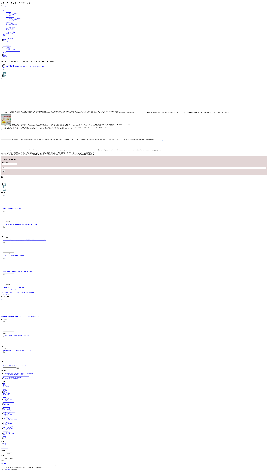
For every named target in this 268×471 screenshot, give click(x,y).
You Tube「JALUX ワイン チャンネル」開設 (13, 287)
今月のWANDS (9, 48)
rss (3, 54)
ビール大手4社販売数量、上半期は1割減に (12, 208)
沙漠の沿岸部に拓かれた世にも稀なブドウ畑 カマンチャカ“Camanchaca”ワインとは (19, 289)
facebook (5, 56)
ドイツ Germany (10, 29)
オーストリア (6, 403)
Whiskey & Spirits (9, 43)
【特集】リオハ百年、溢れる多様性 (11, 378)
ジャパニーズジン (13, 66)
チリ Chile (8, 15)
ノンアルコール (6, 420)
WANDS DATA (6, 392)
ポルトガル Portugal (10, 32)
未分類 (4, 437)
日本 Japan (8, 12)
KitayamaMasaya (6, 67)
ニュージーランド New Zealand (10, 419)
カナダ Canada (6, 405)
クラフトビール (6, 409)
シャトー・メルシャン (14, 13)
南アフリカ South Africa (11, 28)
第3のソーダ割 (33, 66)
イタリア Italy (9, 22)
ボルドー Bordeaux (13, 20)
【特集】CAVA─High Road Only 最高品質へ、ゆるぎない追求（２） (18, 335)
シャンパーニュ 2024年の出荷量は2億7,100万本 (14, 255)
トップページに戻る (5, 294)
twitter (4, 55)
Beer (4, 34)
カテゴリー (3, 458)
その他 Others (9, 33)
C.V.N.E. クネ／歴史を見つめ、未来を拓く (12, 377)
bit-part (4, 443)
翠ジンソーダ (41, 66)
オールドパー (9, 36)
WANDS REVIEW (7, 46)
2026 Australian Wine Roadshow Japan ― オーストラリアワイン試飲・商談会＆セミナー (20, 316)
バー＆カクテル (9, 38)
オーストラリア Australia (11, 24)
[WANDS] (4, 6)
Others (7, 45)
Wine (7, 41)
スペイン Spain (9, 23)
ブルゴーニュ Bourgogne (14, 19)
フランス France (10, 17)
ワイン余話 (11, 14)
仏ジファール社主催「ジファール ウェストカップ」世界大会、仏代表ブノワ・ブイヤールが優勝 (24, 240)
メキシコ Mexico (6, 429)
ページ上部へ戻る (4, 448)
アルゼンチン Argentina (11, 30)
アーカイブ (3, 453)
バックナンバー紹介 (10, 49)
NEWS (4, 40)
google (4, 444)
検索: (2, 368)
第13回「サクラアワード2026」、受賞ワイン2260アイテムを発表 (17, 271)
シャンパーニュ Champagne (15, 18)
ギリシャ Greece (6, 408)
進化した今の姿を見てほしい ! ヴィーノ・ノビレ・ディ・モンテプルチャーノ (20, 350)
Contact (4, 52)
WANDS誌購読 (6, 47)
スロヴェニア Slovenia (8, 414)
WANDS (8, 469)
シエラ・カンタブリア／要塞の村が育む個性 (13, 374)
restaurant (5, 390)
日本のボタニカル (21, 66)
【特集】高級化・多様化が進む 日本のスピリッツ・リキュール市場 (18, 373)
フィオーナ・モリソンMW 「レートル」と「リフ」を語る (16, 365)
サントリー (5, 66)
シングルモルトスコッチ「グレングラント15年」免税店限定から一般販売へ (20, 224)
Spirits (4, 35)
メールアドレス (6, 162)
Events (4, 39)
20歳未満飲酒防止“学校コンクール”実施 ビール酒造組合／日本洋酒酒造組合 (17, 292)
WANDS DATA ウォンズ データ (13, 51)
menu (2, 8)
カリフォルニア (12, 27)
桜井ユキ (27, 66)
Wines (4, 10)
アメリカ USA (9, 25)
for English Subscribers (8, 386)
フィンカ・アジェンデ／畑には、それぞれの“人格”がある (16, 376)
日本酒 (4, 436)
